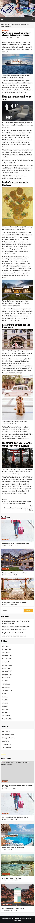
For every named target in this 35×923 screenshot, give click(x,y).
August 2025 (6, 668)
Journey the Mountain (8, 738)
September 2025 (7, 665)
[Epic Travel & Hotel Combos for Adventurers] (17, 560)
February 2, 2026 (14, 574)
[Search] (32, 19)
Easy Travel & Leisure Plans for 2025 (12, 633)
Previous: (16, 502)
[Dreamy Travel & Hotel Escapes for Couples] (17, 589)
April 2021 (5, 706)
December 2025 (6, 655)
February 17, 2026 (14, 849)
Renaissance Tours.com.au (10, 320)
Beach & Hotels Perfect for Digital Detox (14, 629)
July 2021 (5, 696)
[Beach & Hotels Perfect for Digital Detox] (17, 835)
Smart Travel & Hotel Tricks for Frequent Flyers (15, 544)
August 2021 (6, 693)
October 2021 (6, 687)
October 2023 (6, 677)
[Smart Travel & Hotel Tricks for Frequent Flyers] (17, 530)
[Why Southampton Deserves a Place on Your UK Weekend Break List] (17, 772)
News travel (5, 741)
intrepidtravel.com (8, 92)
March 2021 (5, 709)
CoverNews (29, 918)
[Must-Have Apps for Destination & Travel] (17, 895)
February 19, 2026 (14, 545)
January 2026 (6, 652)
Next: (18, 508)
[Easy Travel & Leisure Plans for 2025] (17, 865)
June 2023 (5, 681)
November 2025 (6, 658)
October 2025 (6, 662)
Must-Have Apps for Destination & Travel (14, 636)
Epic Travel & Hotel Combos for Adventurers (14, 573)
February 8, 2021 (15, 37)
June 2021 (5, 700)
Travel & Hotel (6, 30)
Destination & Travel (8, 734)
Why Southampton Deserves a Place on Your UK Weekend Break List (15, 622)
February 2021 (6, 712)
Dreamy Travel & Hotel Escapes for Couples (14, 602)
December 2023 (6, 671)
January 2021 (6, 715)
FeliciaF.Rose (6, 37)
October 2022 (6, 684)
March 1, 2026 (13, 788)
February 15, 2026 (14, 910)
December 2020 (6, 719)
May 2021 (5, 703)
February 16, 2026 (14, 880)
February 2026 (6, 649)
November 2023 (6, 674)
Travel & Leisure (7, 747)
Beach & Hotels (6, 731)
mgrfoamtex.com (16, 178)
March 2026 (5, 646)
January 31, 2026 (14, 604)
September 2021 (7, 690)
